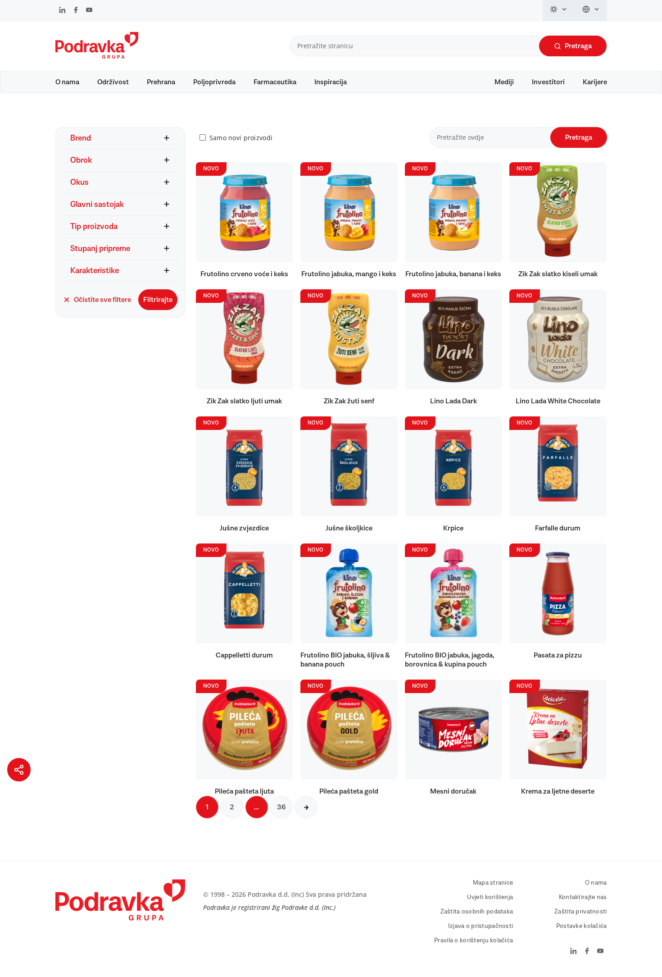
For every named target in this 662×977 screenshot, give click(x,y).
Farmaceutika (275, 82)
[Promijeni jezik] (591, 10)
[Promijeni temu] (559, 10)
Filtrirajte (157, 299)
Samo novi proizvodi (240, 137)
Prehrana (161, 82)
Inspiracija (330, 82)
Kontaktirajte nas (583, 897)
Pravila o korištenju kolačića (473, 940)
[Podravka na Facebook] (76, 10)
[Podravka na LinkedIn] (62, 10)
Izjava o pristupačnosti (480, 926)
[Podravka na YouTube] (89, 10)
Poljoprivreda (214, 82)
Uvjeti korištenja (490, 897)
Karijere (595, 82)
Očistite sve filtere (102, 299)
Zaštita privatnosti (580, 912)
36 (281, 807)
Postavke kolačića (581, 926)
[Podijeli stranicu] (19, 769)
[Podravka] (96, 56)
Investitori (548, 82)
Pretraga (578, 46)
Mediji (504, 82)
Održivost (113, 82)
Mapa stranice (493, 883)
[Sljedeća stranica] (306, 807)
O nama (67, 82)
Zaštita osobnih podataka (476, 912)
